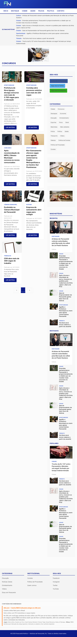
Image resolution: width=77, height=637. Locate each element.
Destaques (54, 113)
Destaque (15, 11)
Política (50, 11)
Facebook (56, 578)
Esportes (53, 122)
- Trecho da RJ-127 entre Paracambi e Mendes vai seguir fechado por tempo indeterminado (43, 42)
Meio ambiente (64, 127)
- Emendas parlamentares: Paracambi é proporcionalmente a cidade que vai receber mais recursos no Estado (43, 22)
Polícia (41, 11)
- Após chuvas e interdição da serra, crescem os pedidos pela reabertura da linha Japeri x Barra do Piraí (45, 26)
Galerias (53, 140)
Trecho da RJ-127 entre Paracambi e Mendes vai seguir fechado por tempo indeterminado (61, 467)
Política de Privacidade (57, 145)
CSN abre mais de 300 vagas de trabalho (11, 260)
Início (5, 11)
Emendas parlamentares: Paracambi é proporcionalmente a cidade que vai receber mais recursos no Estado (66, 262)
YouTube (56, 589)
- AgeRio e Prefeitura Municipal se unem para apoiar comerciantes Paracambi (42, 34)
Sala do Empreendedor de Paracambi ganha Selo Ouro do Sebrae (65, 296)
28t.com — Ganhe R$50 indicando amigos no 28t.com (22, 608)
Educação (54, 118)
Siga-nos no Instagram (58, 90)
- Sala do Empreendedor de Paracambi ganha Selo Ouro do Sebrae (40, 30)
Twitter (55, 585)
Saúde (32, 11)
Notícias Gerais (7, 582)
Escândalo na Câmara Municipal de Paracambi (11, 209)
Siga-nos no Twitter (57, 85)
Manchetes (54, 127)
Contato (60, 11)
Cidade (24, 11)
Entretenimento (64, 118)
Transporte (54, 136)
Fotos (61, 122)
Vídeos (62, 136)
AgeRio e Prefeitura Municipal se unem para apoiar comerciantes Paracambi (65, 311)
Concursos (61, 109)
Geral (67, 122)
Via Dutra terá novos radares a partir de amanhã (65, 324)
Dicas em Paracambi (9, 592)
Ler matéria (10, 127)
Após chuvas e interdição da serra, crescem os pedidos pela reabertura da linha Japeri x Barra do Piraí (65, 280)
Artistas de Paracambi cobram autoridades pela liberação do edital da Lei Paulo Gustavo (61, 242)
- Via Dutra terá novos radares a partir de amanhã (35, 38)
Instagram (56, 582)
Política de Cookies (64, 140)
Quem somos (31, 585)
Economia (63, 113)
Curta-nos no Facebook (58, 81)
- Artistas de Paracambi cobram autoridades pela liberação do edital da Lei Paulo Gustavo (45, 16)
